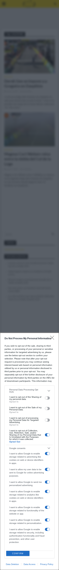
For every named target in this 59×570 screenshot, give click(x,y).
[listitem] (29, 391)
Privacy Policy (46, 564)
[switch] (47, 398)
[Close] (53, 339)
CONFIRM (17, 553)
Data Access (29, 564)
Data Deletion (12, 564)
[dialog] (29, 451)
